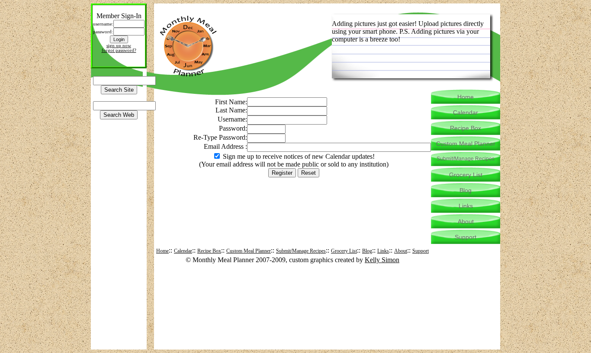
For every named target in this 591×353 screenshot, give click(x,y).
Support (420, 251)
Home (162, 251)
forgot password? (119, 50)
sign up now (118, 45)
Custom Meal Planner (248, 251)
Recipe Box (209, 251)
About (400, 251)
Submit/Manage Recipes (301, 251)
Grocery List (344, 251)
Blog (367, 251)
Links (383, 251)
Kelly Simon (382, 259)
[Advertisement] (294, 197)
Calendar (183, 251)
